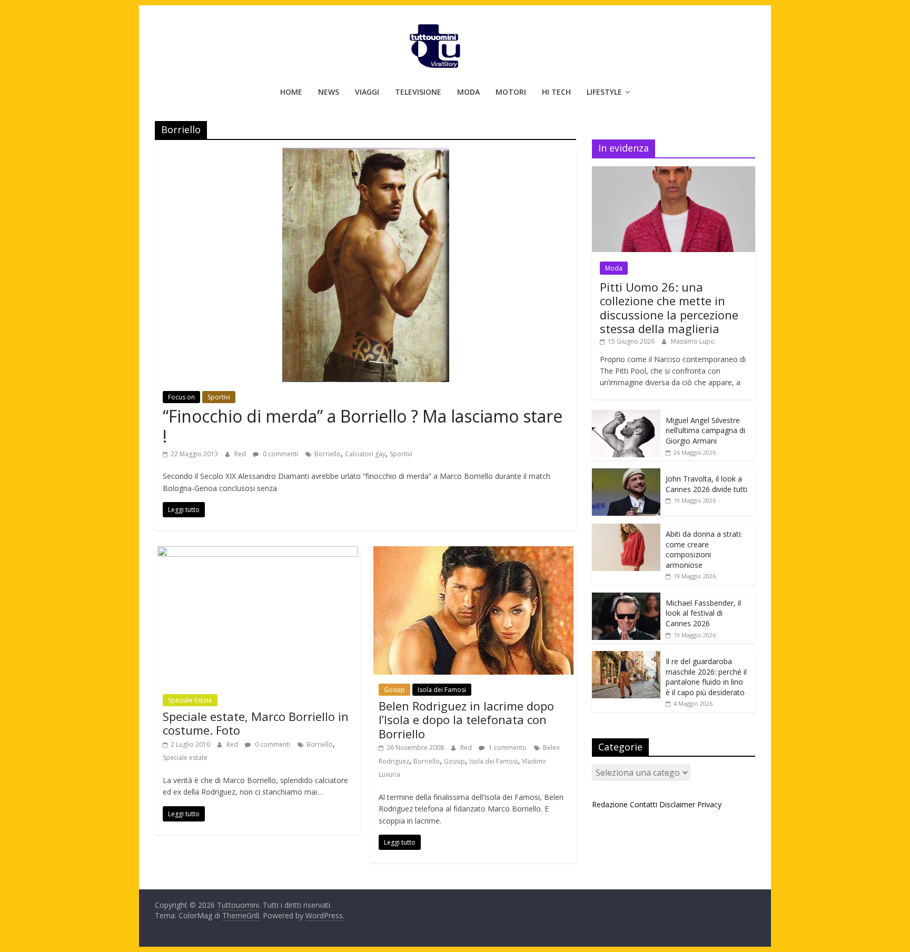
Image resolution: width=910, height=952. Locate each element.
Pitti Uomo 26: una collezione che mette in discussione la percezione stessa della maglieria (669, 307)
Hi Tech (556, 92)
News (328, 92)
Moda (468, 92)
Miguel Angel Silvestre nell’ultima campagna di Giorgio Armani (705, 430)
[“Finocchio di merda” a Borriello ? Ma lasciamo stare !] (365, 154)
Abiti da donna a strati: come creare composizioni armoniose (704, 549)
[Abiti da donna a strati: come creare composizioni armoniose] (626, 529)
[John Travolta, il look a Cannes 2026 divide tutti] (626, 474)
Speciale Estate (190, 700)
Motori (511, 92)
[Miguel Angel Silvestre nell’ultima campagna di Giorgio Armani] (626, 415)
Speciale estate (185, 757)
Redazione (610, 804)
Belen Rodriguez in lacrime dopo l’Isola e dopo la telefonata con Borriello (466, 719)
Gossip (394, 689)
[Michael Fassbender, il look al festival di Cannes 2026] (626, 598)
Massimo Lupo (693, 341)
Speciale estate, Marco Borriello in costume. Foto (256, 723)
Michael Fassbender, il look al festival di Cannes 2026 (703, 613)
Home (291, 92)
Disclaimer (677, 804)
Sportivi (218, 397)
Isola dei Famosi (442, 689)
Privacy (709, 804)
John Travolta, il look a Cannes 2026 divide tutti (706, 484)
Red (241, 453)
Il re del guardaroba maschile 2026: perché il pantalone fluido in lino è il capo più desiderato (706, 676)
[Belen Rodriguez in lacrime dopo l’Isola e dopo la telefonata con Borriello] (473, 552)
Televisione (418, 92)
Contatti (643, 804)
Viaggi (367, 92)
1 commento (507, 747)
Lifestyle (604, 92)
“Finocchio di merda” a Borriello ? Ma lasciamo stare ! (362, 426)
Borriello (327, 453)
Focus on (181, 397)
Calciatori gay (365, 453)
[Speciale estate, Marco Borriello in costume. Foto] (257, 552)
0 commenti (279, 453)
